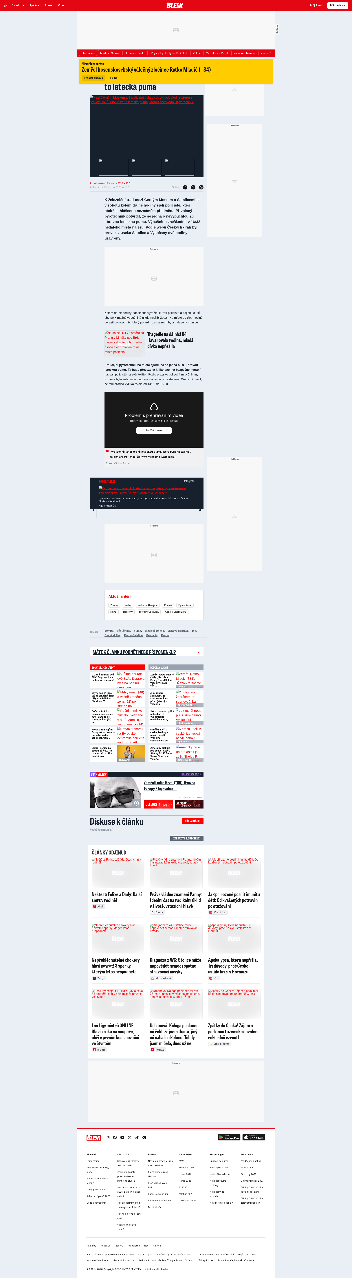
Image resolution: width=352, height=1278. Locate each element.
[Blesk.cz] (175, 5)
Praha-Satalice (133, 635)
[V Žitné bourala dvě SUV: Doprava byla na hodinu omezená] (131, 680)
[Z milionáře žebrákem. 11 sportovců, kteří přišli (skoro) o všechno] (189, 698)
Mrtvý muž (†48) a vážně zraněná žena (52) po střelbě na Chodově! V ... (103, 697)
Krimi (113, 611)
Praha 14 (151, 635)
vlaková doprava (178, 630)
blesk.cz (182, 686)
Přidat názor (192, 821)
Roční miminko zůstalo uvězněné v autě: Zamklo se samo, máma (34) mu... (102, 717)
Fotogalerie (107, 481)
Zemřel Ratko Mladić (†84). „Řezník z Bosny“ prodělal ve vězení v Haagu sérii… (162, 680)
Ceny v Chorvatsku (175, 611)
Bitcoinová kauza (149, 611)
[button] (229, 1138)
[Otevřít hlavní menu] (5, 5)
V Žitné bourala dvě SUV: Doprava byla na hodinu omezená (103, 677)
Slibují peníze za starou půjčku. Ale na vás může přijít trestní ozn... (102, 752)
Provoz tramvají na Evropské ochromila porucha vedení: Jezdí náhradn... (103, 733)
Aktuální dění (119, 596)
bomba (108, 630)
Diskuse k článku (116, 821)
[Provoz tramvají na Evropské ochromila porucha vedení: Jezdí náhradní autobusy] (131, 735)
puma (137, 630)
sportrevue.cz (185, 705)
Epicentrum (185, 605)
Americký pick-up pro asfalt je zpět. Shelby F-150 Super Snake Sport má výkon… (161, 753)
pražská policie (154, 630)
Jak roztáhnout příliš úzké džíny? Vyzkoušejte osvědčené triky (162, 715)
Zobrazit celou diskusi (186, 838)
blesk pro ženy (185, 723)
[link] (107, 1137)
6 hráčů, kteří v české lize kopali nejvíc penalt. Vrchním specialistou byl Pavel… (159, 736)
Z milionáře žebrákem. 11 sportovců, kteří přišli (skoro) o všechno (159, 698)
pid (194, 630)
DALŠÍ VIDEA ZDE (190, 774)
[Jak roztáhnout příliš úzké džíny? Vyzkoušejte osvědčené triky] (189, 716)
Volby (128, 605)
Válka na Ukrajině (147, 605)
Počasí (168, 605)
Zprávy (114, 605)
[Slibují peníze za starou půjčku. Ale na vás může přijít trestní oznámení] (131, 753)
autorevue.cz (184, 760)
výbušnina (123, 630)
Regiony (128, 611)
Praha (165, 635)
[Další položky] (271, 53)
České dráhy (112, 635)
